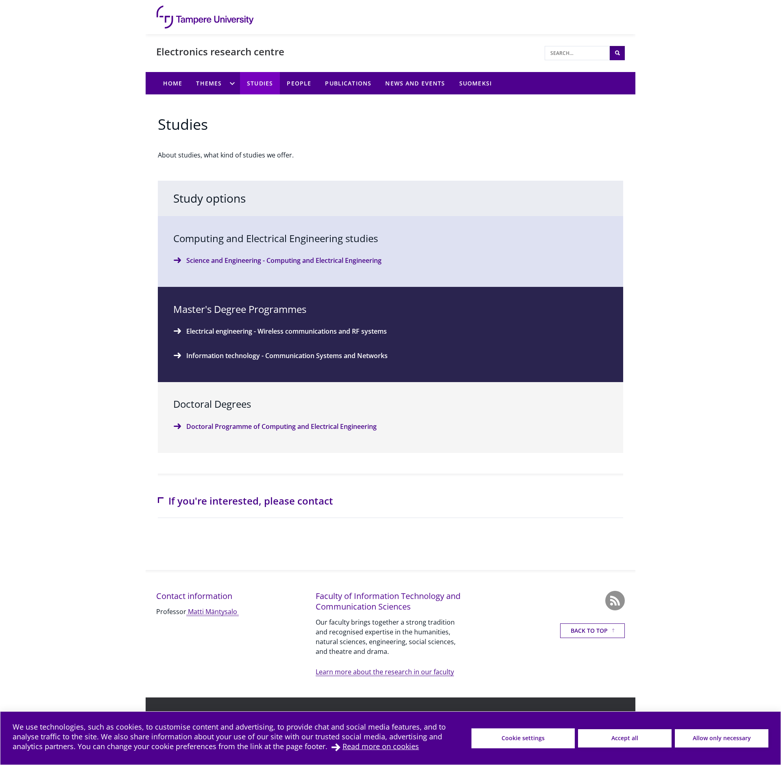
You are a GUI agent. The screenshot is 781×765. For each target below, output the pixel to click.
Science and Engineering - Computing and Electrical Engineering (284, 260)
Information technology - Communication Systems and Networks (287, 355)
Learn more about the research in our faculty (385, 671)
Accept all (624, 738)
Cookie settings (523, 738)
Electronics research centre (220, 51)
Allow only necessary (722, 738)
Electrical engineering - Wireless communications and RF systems (286, 331)
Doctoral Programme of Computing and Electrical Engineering (281, 426)
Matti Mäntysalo (212, 611)
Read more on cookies (381, 746)
